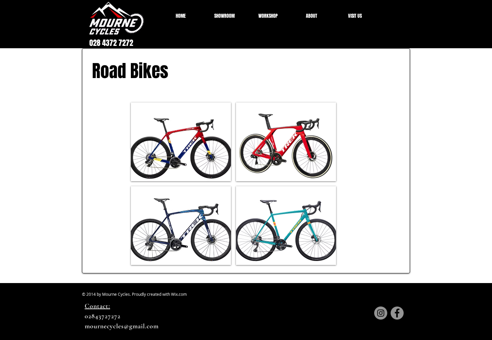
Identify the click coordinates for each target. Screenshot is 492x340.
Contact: (97, 306)
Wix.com (179, 294)
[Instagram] (380, 313)
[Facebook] (397, 313)
